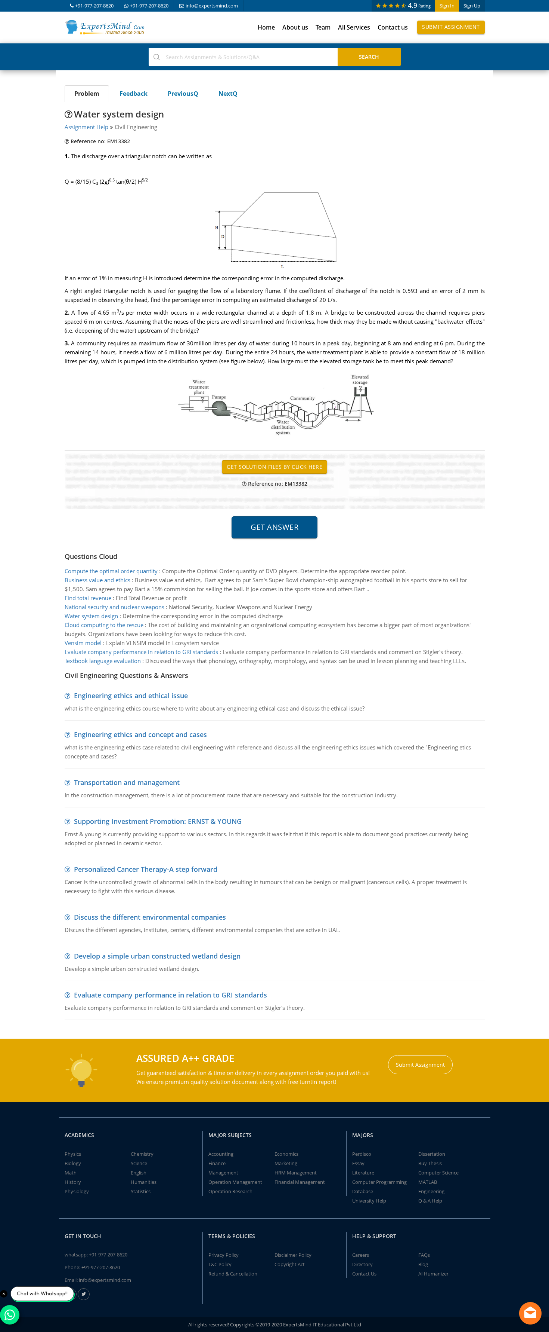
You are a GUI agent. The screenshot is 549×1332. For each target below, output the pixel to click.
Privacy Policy (223, 1255)
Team (323, 27)
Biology (73, 1163)
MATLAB (427, 1182)
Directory (362, 1264)
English (138, 1172)
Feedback (134, 93)
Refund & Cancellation (232, 1273)
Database (362, 1191)
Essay (358, 1163)
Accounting (220, 1154)
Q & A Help (430, 1200)
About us (295, 27)
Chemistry (142, 1154)
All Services (354, 27)
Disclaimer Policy (292, 1255)
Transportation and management (127, 782)
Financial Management (299, 1182)
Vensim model (83, 643)
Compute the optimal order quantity (111, 571)
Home (266, 27)
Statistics (141, 1191)
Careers (360, 1255)
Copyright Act (289, 1264)
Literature (363, 1172)
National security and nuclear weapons (114, 607)
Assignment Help (86, 127)
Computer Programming (379, 1182)
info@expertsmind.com (212, 5)
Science (139, 1163)
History (73, 1182)
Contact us (393, 27)
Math (71, 1172)
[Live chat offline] (530, 1313)
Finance (217, 1163)
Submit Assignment (451, 26)
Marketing (285, 1163)
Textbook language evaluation (103, 661)
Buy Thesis (430, 1163)
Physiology (77, 1191)
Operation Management (235, 1182)
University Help (369, 1200)
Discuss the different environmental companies (150, 917)
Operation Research (230, 1191)
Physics (73, 1154)
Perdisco (361, 1154)
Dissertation (431, 1154)
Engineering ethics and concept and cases (140, 734)
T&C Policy (220, 1264)
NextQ (228, 93)
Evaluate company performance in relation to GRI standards (142, 652)
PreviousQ (183, 93)
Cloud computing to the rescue (104, 625)
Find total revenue (88, 598)
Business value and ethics (97, 580)
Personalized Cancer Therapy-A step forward (145, 869)
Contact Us (364, 1273)
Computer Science (438, 1172)
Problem (86, 93)
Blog (423, 1264)
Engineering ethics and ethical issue (131, 695)
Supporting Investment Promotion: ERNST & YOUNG (158, 821)
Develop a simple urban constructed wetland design (157, 955)
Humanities (143, 1182)
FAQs (424, 1255)
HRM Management (295, 1172)
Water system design (91, 616)
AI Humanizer (433, 1273)
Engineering (431, 1191)
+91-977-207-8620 (94, 5)
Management (223, 1172)
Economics (286, 1154)
